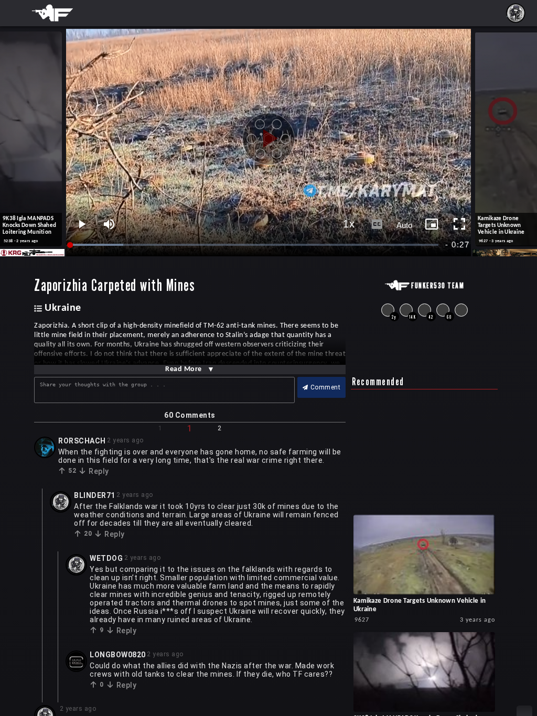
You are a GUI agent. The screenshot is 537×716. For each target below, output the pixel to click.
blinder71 (94, 495)
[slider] (254, 245)
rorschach (82, 441)
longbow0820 (118, 654)
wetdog (106, 558)
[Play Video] (268, 134)
